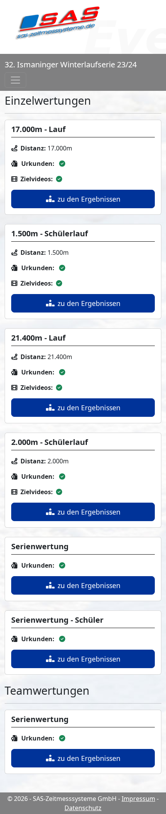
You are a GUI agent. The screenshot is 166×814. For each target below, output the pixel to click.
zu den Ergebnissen (89, 199)
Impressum (138, 798)
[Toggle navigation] (15, 80)
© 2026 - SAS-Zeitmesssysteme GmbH (62, 798)
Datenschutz (83, 808)
